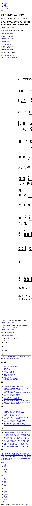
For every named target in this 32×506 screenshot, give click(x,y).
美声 (5, 484)
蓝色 (27, 453)
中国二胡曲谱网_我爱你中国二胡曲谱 (15, 356)
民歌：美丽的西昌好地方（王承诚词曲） (14, 386)
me (25, 455)
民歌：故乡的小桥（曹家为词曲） (12, 414)
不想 (28, 455)
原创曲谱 (6, 493)
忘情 (14, 453)
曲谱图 (6, 18)
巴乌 (22, 453)
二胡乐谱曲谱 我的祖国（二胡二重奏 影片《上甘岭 (17, 443)
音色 (14, 458)
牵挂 (6, 455)
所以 (25, 453)
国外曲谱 (6, 496)
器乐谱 (5, 3)
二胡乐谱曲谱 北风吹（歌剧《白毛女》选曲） (16, 432)
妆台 (16, 456)
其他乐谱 (6, 497)
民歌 (5, 482)
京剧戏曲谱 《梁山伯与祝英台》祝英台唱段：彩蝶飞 (17, 438)
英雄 (19, 455)
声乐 (5, 5)
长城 (8, 459)
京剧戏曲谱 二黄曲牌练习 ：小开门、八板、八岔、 (17, 441)
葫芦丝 (5, 472)
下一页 (5, 350)
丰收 (16, 458)
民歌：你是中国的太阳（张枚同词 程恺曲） (15, 420)
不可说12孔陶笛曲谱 (9, 372)
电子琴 (8, 453)
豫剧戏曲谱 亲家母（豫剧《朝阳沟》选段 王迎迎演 (17, 440)
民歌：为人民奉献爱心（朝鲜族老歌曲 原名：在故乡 (17, 425)
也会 (8, 456)
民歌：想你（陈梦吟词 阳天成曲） (13, 403)
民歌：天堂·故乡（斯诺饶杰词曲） (13, 399)
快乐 (14, 456)
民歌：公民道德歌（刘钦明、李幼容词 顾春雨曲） (17, 417)
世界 (11, 459)
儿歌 (27, 456)
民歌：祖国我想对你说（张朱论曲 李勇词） (15, 423)
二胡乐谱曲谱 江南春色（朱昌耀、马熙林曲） (16, 437)
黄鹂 (6, 459)
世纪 (22, 455)
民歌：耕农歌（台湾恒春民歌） (12, 391)
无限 (24, 458)
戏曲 (5, 486)
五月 (19, 456)
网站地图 (26, 504)
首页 (5, 2)
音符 (25, 456)
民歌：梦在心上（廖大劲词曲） (12, 397)
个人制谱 (6, 494)
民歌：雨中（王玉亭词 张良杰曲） (13, 395)
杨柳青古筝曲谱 (8, 376)
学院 (7, 458)
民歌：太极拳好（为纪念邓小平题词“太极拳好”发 (17, 402)
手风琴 (5, 468)
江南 (16, 455)
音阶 (30, 456)
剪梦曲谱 (6, 368)
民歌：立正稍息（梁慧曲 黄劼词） (13, 394)
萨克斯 (5, 471)
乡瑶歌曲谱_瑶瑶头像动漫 (10, 374)
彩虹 (11, 456)
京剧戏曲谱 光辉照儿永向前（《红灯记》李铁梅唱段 (17, 435)
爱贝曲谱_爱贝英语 (9, 369)
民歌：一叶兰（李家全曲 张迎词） (13, 415)
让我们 (10, 458)
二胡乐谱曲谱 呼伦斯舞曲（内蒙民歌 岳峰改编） (16, 445)
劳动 (4, 458)
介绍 (19, 453)
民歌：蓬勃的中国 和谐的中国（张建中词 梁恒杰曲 (17, 400)
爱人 (2, 453)
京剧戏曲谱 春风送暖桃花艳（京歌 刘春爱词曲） (16, 446)
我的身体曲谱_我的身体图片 (11, 366)
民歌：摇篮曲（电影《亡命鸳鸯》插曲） (14, 422)
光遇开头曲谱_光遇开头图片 (11, 379)
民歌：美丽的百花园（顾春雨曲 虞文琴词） (15, 412)
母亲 (6, 456)
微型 (8, 455)
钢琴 (5, 465)
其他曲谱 (6, 6)
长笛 (5, 466)
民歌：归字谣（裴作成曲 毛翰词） (13, 411)
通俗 (5, 478)
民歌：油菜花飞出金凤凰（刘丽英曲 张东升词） (16, 388)
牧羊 (3, 456)
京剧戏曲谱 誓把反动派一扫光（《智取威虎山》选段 (17, 434)
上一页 (5, 342)
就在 (28, 458)
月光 (19, 458)
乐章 (14, 455)
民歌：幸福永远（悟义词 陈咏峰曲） (13, 418)
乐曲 (3, 455)
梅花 (22, 458)
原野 (22, 456)
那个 (2, 458)
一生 (11, 453)
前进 (3, 459)
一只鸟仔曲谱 (7, 377)
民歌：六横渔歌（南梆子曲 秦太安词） (14, 389)
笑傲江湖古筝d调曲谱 (9, 371)
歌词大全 (6, 8)
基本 (17, 453)
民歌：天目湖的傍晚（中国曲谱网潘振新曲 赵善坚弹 (17, 392)
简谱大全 (6, 491)
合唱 (5, 481)
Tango (4, 453)
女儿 (11, 455)
